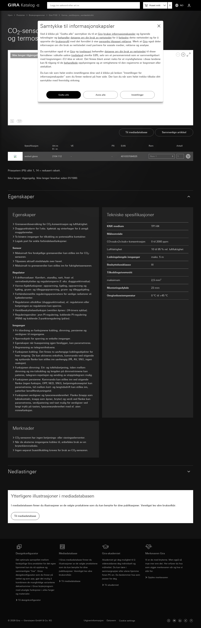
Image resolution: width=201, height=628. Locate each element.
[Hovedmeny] (37, 5)
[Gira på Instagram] (169, 620)
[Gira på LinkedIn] (180, 620)
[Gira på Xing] (185, 620)
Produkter (20, 15)
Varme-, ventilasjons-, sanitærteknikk (77, 15)
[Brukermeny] (189, 5)
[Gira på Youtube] (174, 620)
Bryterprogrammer (37, 15)
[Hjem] (21, 5)
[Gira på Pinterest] (191, 620)
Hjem (10, 15)
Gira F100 (53, 15)
